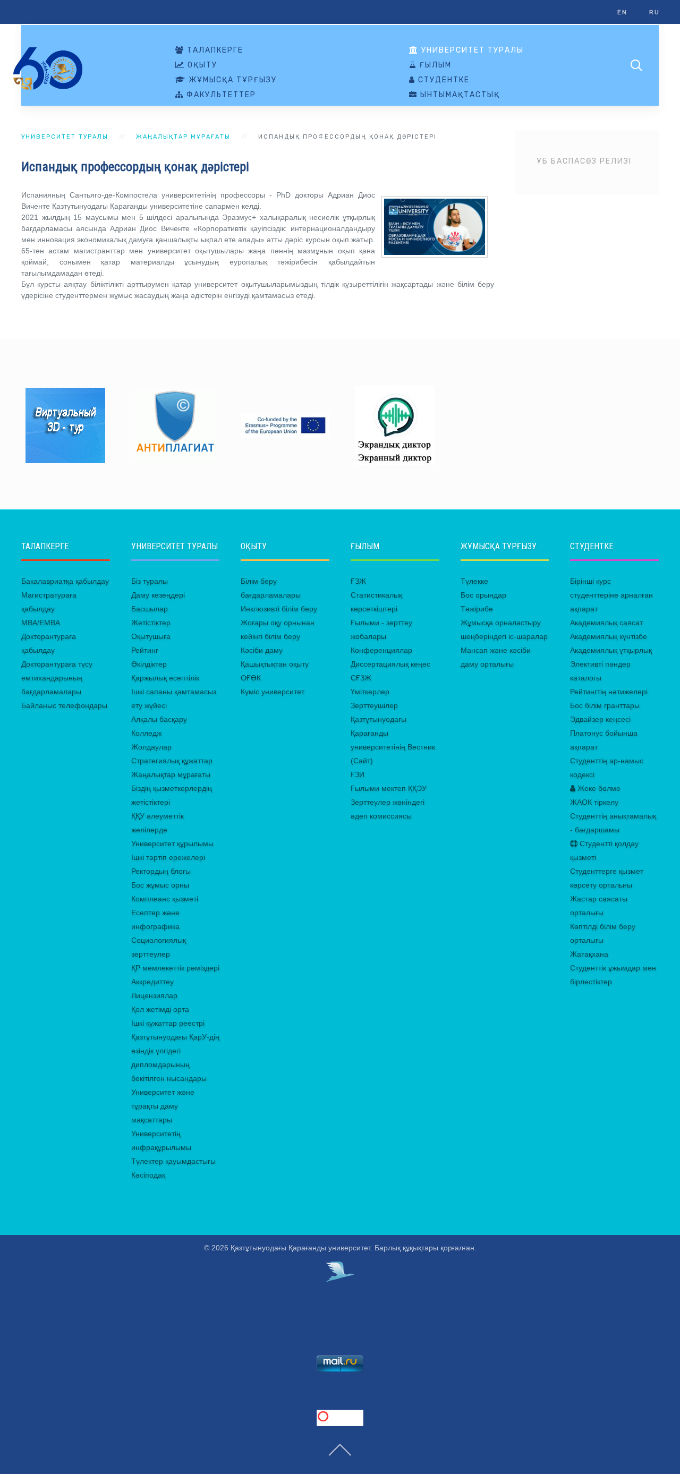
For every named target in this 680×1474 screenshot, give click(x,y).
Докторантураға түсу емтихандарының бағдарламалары (56, 678)
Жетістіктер (151, 622)
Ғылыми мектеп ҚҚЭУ (389, 788)
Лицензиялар (154, 995)
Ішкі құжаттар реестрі (168, 1023)
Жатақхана (589, 954)
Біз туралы (149, 581)
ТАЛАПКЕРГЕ (213, 50)
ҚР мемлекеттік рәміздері (175, 968)
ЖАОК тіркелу (594, 802)
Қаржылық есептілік (165, 678)
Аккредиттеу (152, 981)
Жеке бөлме (597, 788)
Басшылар (149, 608)
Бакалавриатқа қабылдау (65, 581)
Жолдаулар (151, 747)
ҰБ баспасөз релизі (584, 161)
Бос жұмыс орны (160, 885)
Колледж (146, 733)
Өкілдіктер (149, 664)
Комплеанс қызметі (164, 898)
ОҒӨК (251, 678)
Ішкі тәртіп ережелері (168, 857)
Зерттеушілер (374, 705)
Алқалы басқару (159, 719)
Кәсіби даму (262, 650)
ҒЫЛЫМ (434, 65)
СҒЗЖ (361, 678)
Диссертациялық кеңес (390, 664)
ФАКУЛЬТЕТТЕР (220, 95)
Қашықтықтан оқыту (275, 664)
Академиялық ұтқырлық (611, 650)
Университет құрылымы (172, 843)
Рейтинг (144, 650)
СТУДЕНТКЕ (442, 80)
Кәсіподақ (148, 1175)
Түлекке (474, 581)
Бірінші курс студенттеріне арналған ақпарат (611, 595)
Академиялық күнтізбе (608, 636)
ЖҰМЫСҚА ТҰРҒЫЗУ (231, 80)
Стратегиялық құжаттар (171, 760)
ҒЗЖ (358, 581)
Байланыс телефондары (64, 705)
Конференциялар (381, 650)
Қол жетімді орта (160, 1009)
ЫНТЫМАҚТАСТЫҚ (459, 95)
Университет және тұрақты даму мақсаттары (162, 1106)
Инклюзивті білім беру (279, 608)
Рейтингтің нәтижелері (609, 691)
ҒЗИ (357, 774)
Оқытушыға (151, 636)
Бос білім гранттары (605, 705)
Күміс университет (272, 691)
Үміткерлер (370, 691)
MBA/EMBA (40, 622)
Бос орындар (483, 595)
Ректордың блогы (161, 871)
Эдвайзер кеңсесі (600, 719)
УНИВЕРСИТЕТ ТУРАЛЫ (471, 50)
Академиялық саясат (606, 622)
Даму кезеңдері (158, 595)
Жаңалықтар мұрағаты (183, 136)
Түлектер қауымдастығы (173, 1161)
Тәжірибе (477, 608)
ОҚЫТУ (201, 65)
